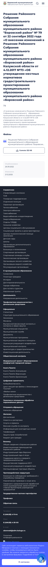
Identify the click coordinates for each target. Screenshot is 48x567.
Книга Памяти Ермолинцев (15, 377)
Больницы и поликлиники (14, 249)
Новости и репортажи (13, 420)
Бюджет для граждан (12, 438)
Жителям (7, 414)
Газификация (9, 432)
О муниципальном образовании (17, 271)
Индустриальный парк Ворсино (17, 452)
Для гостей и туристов (13, 288)
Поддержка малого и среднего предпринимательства (16, 459)
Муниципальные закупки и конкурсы (19, 340)
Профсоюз (8, 498)
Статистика (8, 312)
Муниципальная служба (13, 332)
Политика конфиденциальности (12, 537)
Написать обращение (12, 410)
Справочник (8, 190)
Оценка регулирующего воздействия (19, 343)
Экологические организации (15, 258)
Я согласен (24, 562)
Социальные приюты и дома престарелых (21, 231)
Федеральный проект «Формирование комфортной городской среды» (20, 362)
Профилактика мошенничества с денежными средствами (18, 303)
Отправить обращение (13, 407)
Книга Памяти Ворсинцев (14, 374)
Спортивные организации (14, 252)
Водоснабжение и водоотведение (18, 216)
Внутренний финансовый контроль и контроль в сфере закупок (19, 325)
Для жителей (9, 417)
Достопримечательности (14, 283)
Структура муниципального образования (21, 315)
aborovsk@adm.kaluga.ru (14, 531)
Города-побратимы (11, 285)
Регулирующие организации (16, 267)
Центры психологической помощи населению (18, 235)
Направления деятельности (15, 298)
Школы (6, 242)
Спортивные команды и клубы (16, 255)
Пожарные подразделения (14, 199)
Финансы (7, 321)
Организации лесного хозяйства (17, 261)
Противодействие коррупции (16, 473)
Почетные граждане (12, 277)
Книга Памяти (9, 368)
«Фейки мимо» (9, 391)
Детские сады (9, 239)
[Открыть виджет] (41, 558)
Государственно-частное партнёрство (20, 493)
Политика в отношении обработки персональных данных (18, 401)
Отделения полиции (12, 202)
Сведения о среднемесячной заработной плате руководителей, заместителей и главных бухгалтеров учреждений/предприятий (21, 487)
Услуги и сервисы (11, 423)
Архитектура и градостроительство (18, 349)
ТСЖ (5, 196)
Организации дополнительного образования (17, 246)
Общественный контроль (14, 356)
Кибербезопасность (12, 384)
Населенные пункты (12, 291)
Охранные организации (13, 205)
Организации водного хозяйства (17, 264)
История (7, 280)
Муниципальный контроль (14, 346)
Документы (8, 335)
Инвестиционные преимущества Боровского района (17, 448)
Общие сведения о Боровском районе (20, 444)
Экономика (8, 318)
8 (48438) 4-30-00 (11, 523)
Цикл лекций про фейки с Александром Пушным (20, 388)
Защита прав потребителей (15, 435)
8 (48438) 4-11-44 (10, 514)
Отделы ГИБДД (9, 222)
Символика (8, 274)
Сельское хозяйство (12, 225)
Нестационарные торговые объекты (19, 469)
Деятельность (9, 295)
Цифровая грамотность (13, 381)
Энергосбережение (12, 219)
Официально (9, 309)
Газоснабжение (10, 213)
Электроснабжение (11, 210)
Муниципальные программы (15, 337)
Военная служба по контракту (16, 426)
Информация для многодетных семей (19, 429)
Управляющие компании (14, 193)
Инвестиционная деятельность (16, 352)
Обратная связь (10, 503)
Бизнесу (7, 442)
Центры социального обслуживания (19, 228)
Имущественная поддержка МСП (17, 463)
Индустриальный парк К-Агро (16, 455)
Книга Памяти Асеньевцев (14, 371)
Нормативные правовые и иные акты (19, 481)
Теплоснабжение (10, 207)
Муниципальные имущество (15, 329)
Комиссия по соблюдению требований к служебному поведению (20, 477)
